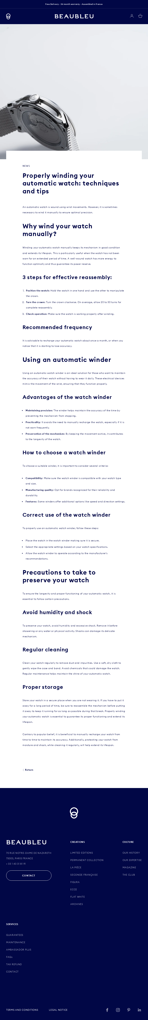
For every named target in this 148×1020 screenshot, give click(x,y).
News (26, 165)
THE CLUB (129, 874)
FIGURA (75, 882)
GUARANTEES (14, 935)
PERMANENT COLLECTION (86, 860)
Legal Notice (58, 1009)
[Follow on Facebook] (107, 1010)
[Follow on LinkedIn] (139, 1010)
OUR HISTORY (131, 852)
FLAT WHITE (77, 896)
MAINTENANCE (15, 942)
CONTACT (28, 875)
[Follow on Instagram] (118, 1010)
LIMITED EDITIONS (81, 852)
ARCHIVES (76, 904)
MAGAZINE (129, 867)
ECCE (73, 889)
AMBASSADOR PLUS (18, 949)
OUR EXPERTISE (132, 860)
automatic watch (49, 247)
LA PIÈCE (76, 867)
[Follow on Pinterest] (128, 1010)
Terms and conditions (22, 1009)
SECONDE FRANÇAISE (84, 874)
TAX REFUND (14, 964)
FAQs (9, 957)
